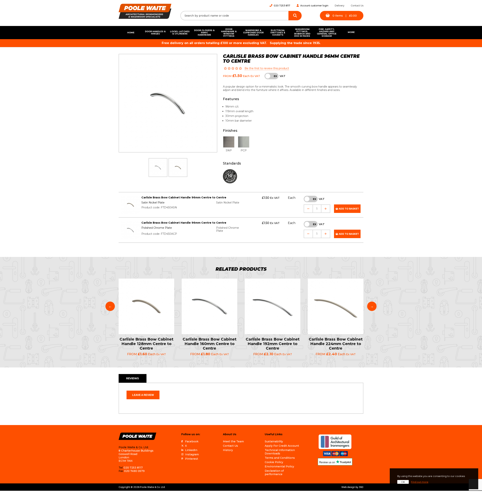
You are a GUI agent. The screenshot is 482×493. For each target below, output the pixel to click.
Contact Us (357, 5)
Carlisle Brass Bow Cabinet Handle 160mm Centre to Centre (209, 344)
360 (361, 487)
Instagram (192, 454)
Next (372, 306)
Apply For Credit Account (282, 445)
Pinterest (191, 458)
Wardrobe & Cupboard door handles (253, 32)
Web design (348, 487)
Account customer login (314, 5)
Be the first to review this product (267, 68)
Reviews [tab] (132, 378)
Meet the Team (233, 441)
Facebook (191, 441)
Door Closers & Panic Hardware (204, 32)
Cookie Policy (274, 462)
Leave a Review (143, 394)
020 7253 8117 (282, 5)
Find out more (419, 481)
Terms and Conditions (280, 457)
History (228, 450)
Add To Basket (348, 208)
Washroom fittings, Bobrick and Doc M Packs (302, 32)
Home (130, 32)
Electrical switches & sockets (277, 32)
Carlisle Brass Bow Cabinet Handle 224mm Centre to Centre (336, 344)
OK (403, 481)
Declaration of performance (274, 472)
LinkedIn (191, 450)
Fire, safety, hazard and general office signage (326, 32)
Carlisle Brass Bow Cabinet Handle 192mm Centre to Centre (273, 344)
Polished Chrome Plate (156, 227)
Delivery (339, 5)
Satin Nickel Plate (153, 202)
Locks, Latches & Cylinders (180, 32)
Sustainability (274, 441)
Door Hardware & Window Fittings (229, 32)
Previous (110, 306)
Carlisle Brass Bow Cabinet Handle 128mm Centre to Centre (146, 344)
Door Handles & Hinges (155, 32)
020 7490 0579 (134, 471)
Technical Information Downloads (280, 451)
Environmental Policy (279, 466)
